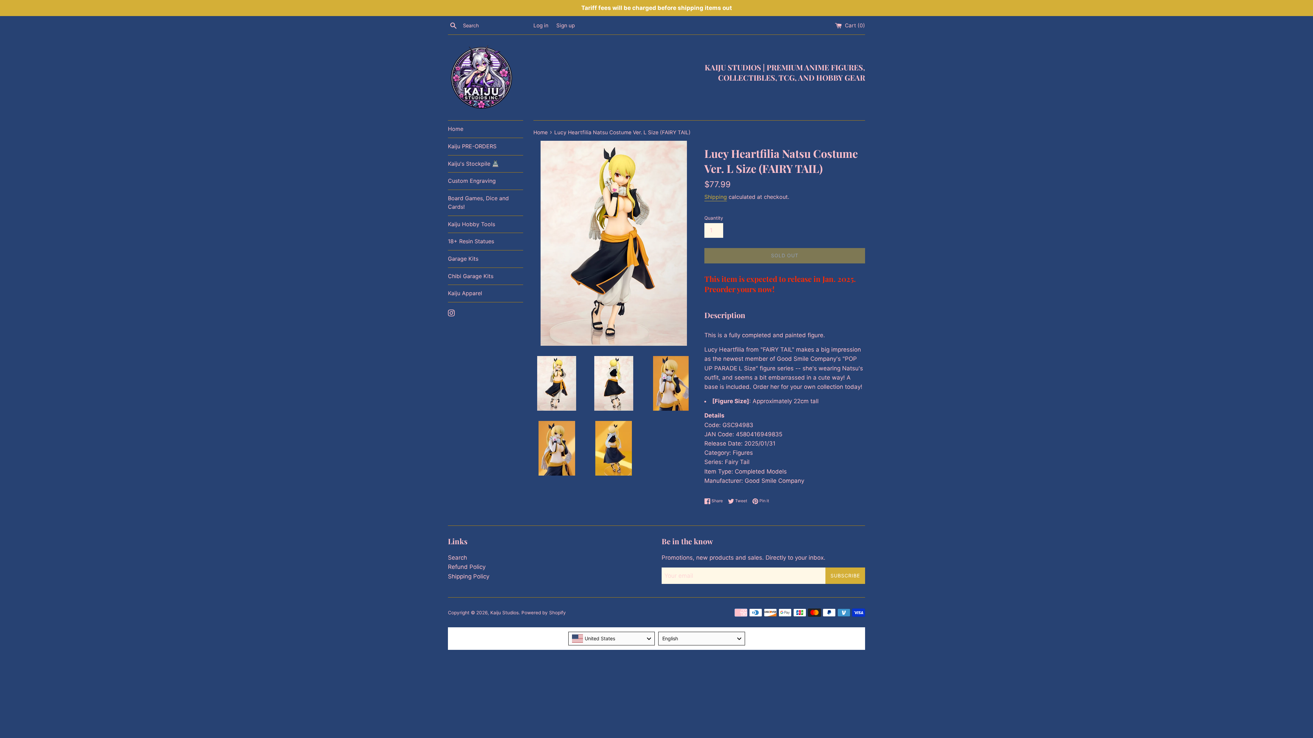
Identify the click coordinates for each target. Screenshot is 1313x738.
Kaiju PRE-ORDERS (472, 146)
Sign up (565, 25)
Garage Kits (463, 258)
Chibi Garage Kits (470, 276)
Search (457, 557)
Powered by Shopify (543, 612)
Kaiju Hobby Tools (471, 224)
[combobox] (611, 638)
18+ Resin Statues (471, 241)
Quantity (713, 218)
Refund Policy (467, 566)
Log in (540, 25)
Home (455, 128)
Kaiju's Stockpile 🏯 (473, 163)
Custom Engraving (472, 180)
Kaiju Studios (504, 612)
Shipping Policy (468, 576)
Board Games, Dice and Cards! (478, 202)
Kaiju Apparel (465, 293)
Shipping (715, 196)
